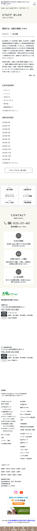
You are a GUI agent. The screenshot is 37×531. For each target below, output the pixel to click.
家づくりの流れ (5, 435)
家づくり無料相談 (25, 414)
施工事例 (22, 401)
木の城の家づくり (6, 407)
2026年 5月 (6, 132)
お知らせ (7, 97)
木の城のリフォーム (26, 434)
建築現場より (8, 107)
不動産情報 (23, 424)
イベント (7, 94)
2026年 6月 (6, 129)
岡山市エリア (24, 440)
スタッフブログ (24, 453)
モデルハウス (8, 100)
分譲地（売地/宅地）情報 (27, 430)
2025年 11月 (6, 153)
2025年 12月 (6, 149)
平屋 (2, 437)
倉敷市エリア (24, 443)
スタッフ (7, 90)
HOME (3, 390)
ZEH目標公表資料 (6, 443)
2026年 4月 (6, 136)
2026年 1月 (6, 146)
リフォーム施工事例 (26, 437)
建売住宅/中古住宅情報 (27, 427)
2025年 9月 (6, 159)
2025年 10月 (6, 156)
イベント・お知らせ (26, 411)
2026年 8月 (6, 122)
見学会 (6, 104)
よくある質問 (24, 455)
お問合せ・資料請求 (26, 458)
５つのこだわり (6, 409)
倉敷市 (3, 469)
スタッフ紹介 (24, 450)
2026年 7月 (6, 126)
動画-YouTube (24, 407)
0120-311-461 (21, 223)
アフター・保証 (5, 440)
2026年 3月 (6, 139)
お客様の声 (23, 404)
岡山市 (8, 469)
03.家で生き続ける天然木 (8, 421)
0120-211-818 (12, 351)
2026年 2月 (6, 142)
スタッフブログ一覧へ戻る (19, 170)
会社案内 (22, 447)
